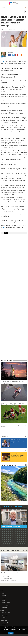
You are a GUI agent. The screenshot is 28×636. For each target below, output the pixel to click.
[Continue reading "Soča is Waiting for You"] (14, 483)
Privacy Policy (5, 622)
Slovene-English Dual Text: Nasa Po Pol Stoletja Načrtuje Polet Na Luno (12, 382)
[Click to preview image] (14, 39)
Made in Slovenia (6, 602)
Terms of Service (3, 620)
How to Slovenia (21, 29)
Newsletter (4, 607)
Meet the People (5, 605)
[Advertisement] (14, 297)
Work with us (5, 615)
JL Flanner (4, 29)
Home (1, 590)
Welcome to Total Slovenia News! (17, 441)
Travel (3, 600)
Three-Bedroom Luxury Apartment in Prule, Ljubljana (13, 573)
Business (4, 595)
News (3, 591)
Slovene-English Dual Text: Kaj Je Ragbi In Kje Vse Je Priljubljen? (13, 425)
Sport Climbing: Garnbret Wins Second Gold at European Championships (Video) (12, 404)
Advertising (4, 614)
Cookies (4, 624)
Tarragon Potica (15, 453)
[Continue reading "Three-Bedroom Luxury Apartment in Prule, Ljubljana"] (14, 562)
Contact (4, 617)
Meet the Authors (6, 612)
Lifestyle (4, 598)
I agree (11, 633)
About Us (2, 610)
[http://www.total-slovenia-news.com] (14, 3)
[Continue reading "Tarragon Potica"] (6, 457)
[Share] (9, 55)
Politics (3, 593)
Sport (3, 597)
